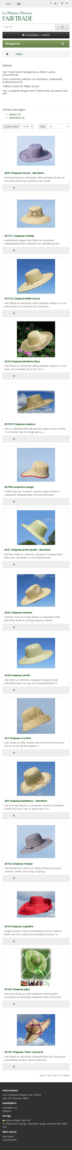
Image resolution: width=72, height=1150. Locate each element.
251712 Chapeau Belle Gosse (22, 298)
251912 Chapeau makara (19, 424)
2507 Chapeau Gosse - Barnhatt (24, 172)
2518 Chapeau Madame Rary (22, 361)
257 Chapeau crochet (17, 738)
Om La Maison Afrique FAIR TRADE (22, 1094)
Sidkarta (7, 1111)
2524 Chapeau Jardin (17, 675)
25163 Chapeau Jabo (17, 989)
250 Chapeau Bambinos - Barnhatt (25, 800)
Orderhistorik (10, 1139)
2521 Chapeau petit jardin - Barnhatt (27, 549)
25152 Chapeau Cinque (18, 863)
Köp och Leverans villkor (16, 1098)
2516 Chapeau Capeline (18, 926)
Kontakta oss (10, 1107)
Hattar (19, 54)
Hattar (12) (15, 114)
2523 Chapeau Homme (18, 612)
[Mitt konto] (56, 3)
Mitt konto (8, 1136)
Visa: (42, 126)
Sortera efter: (11, 126)
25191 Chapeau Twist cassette (23, 1052)
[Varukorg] (62, 3)
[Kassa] (66, 3)
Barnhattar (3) (16, 117)
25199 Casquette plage (19, 487)
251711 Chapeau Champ (19, 235)
